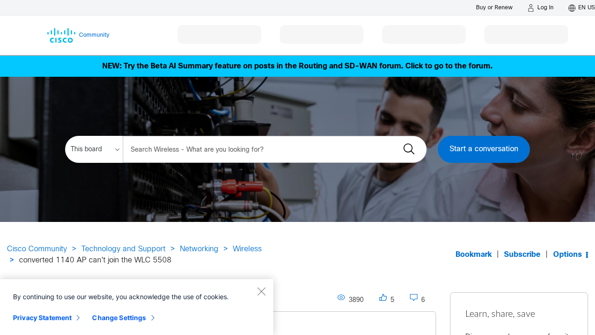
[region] (136, 307)
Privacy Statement (42, 318)
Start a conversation (484, 149)
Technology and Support (123, 249)
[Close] (261, 291)
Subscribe (522, 254)
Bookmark (474, 254)
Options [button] (567, 254)
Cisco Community (37, 249)
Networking (199, 249)
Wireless (247, 249)
